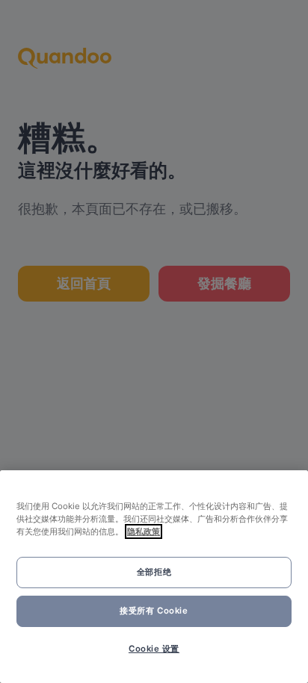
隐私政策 (143, 531)
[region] (154, 576)
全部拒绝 (154, 572)
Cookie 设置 (154, 648)
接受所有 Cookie (154, 610)
